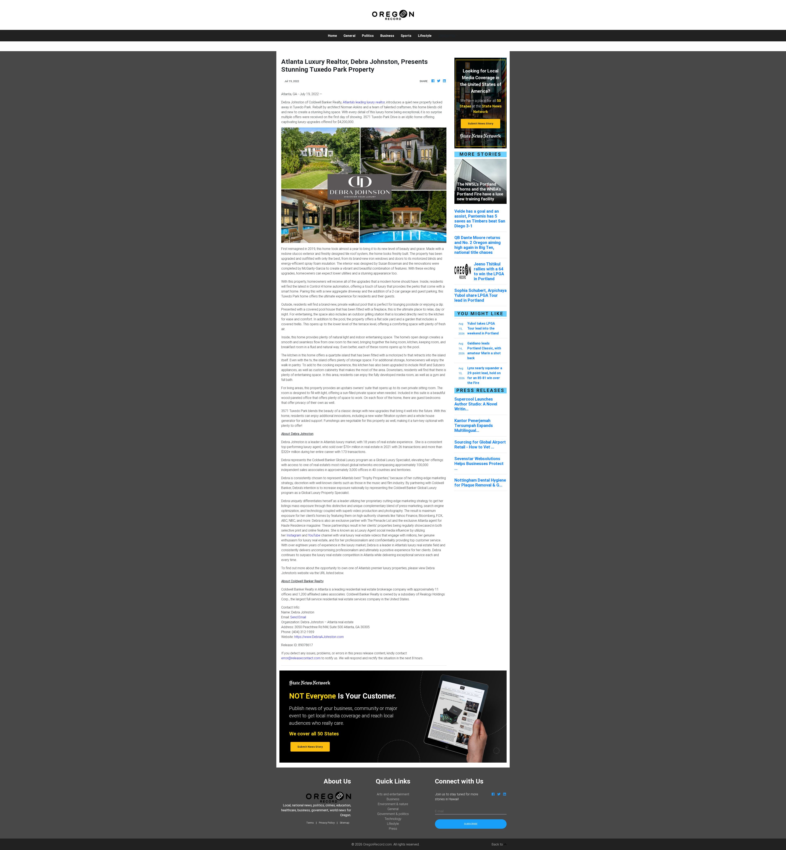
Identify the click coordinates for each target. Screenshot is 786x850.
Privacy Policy (327, 822)
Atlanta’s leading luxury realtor (364, 102)
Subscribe (471, 824)
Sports (406, 36)
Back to (498, 844)
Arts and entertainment (393, 794)
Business (387, 36)
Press (393, 828)
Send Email (298, 617)
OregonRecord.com (377, 844)
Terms (310, 822)
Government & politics (393, 814)
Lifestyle (424, 36)
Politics (368, 36)
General (349, 36)
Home (334, 35)
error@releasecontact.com (301, 658)
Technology (393, 819)
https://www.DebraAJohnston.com (319, 637)
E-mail (439, 811)
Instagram (294, 535)
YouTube (314, 535)
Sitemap (344, 822)
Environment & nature (393, 804)
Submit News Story (480, 123)
